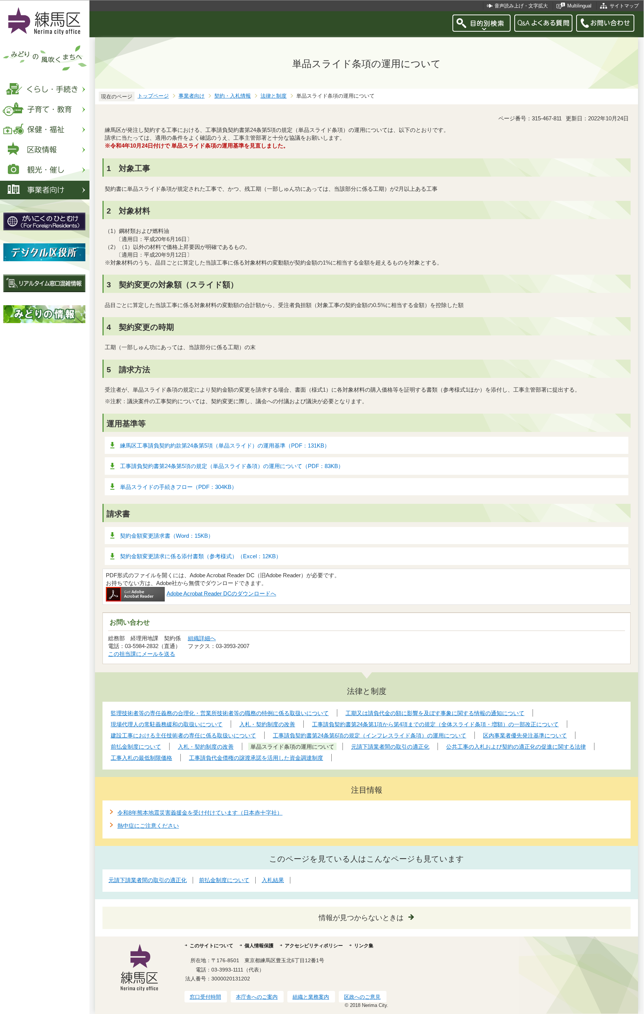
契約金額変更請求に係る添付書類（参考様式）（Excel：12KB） (200, 556)
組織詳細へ (202, 638)
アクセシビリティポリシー (314, 945)
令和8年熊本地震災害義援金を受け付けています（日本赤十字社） (199, 812)
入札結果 (273, 880)
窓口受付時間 (205, 997)
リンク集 (363, 945)
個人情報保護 (259, 945)
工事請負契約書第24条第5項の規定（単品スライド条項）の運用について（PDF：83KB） (232, 466)
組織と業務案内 (311, 997)
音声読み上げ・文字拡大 (521, 6)
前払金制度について (224, 880)
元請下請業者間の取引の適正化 (147, 880)
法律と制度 (274, 96)
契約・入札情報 (232, 96)
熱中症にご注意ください (148, 825)
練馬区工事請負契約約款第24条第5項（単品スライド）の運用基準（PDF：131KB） (225, 445)
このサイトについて (211, 945)
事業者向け (192, 96)
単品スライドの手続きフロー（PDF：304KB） (178, 487)
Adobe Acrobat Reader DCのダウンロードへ (221, 593)
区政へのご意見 (362, 997)
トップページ (153, 96)
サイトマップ (624, 6)
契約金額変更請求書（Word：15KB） (167, 536)
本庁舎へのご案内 (257, 997)
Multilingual (579, 6)
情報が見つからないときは (361, 918)
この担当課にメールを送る (141, 654)
